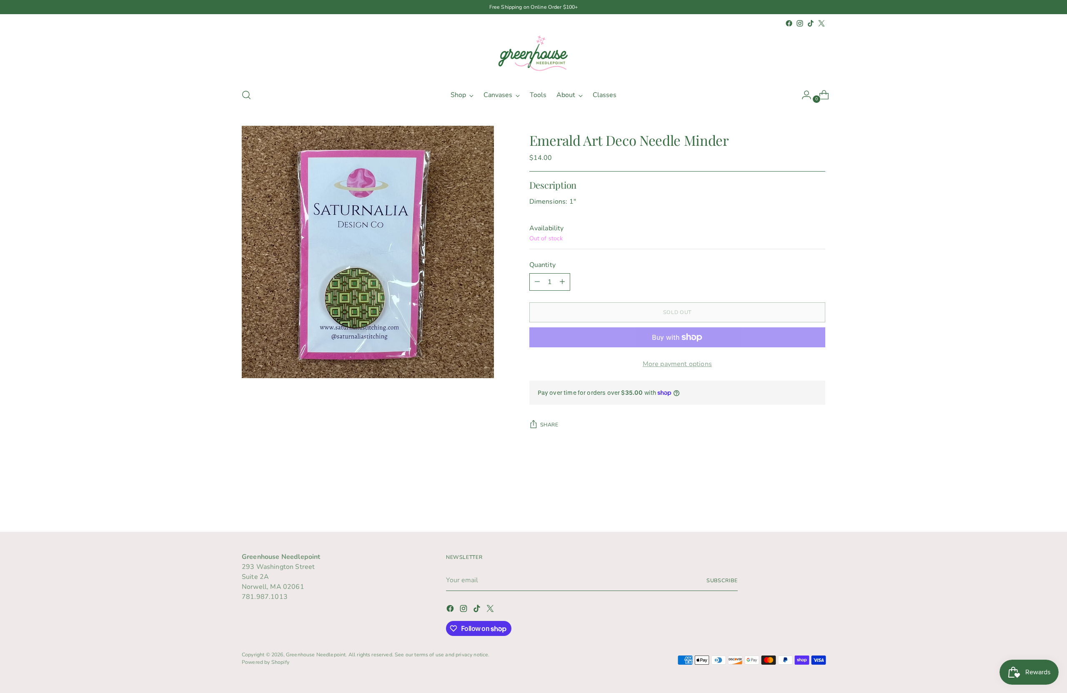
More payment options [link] (677, 364)
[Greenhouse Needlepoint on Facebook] (789, 23)
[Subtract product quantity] (537, 282)
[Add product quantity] (562, 282)
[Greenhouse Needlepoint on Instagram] (800, 23)
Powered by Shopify (265, 662)
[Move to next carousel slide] (818, 503)
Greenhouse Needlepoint (316, 654)
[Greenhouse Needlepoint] (533, 55)
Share (549, 424)
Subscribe (722, 580)
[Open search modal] (246, 95)
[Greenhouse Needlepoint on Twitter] (821, 23)
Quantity (542, 264)
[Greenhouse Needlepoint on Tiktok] (810, 23)
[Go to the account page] (803, 95)
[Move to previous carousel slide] (799, 503)
